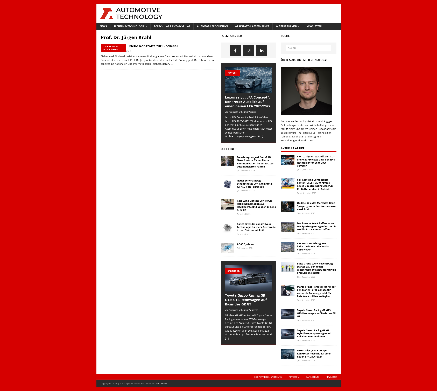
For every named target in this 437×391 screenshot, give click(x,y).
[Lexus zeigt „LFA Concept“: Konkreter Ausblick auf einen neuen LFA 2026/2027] (248, 80)
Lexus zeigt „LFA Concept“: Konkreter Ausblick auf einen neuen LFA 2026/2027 (247, 101)
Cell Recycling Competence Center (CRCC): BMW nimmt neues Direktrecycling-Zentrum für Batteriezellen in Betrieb (315, 184)
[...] (227, 338)
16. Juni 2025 (244, 214)
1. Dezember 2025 (247, 170)
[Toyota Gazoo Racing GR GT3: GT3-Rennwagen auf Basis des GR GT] (248, 278)
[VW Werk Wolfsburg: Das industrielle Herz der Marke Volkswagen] (287, 247)
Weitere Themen (286, 26)
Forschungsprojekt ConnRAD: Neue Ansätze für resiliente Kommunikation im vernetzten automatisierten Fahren (255, 162)
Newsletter (314, 26)
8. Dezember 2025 (307, 213)
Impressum (293, 377)
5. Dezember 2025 (307, 277)
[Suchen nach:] (309, 48)
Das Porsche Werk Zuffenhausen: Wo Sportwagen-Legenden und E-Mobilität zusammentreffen (316, 226)
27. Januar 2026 (306, 169)
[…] (172, 63)
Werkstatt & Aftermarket (252, 26)
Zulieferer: (229, 149)
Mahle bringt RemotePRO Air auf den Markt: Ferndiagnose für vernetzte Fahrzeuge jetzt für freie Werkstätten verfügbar (316, 291)
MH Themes (161, 383)
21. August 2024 (246, 248)
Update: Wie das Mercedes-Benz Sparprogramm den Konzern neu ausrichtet (316, 206)
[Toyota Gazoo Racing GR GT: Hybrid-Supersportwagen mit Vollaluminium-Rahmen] (287, 334)
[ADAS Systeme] (227, 248)
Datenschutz (312, 377)
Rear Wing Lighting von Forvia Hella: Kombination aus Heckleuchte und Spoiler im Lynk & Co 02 (256, 205)
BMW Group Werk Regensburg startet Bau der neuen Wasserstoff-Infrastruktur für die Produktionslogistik (316, 268)
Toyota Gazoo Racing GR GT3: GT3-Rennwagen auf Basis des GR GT (246, 299)
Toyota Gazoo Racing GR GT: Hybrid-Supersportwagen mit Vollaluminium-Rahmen (314, 333)
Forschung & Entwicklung (172, 26)
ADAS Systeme (245, 244)
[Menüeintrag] (235, 50)
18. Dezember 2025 (307, 193)
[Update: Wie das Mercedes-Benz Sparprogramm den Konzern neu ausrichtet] (287, 206)
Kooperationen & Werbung (268, 377)
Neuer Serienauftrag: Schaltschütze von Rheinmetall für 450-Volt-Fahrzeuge (255, 183)
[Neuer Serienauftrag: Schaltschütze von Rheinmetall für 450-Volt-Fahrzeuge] (227, 184)
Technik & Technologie (129, 26)
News (103, 26)
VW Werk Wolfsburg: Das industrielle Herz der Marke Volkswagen (313, 246)
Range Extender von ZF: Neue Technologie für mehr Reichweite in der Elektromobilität (256, 227)
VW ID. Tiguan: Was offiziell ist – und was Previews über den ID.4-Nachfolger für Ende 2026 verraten (316, 161)
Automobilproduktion (212, 26)
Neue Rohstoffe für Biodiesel (153, 46)
